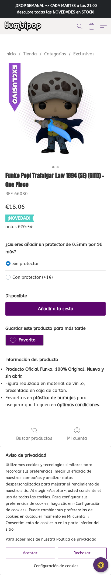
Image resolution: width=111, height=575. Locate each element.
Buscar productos (34, 438)
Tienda (30, 53)
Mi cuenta (77, 438)
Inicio (10, 53)
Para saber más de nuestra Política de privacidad (51, 539)
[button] (24, 26)
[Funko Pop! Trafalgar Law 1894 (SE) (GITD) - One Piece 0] (55, 113)
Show (100, 564)
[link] (56, 564)
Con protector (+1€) (32, 277)
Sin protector (25, 263)
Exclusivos (83, 53)
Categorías (55, 53)
